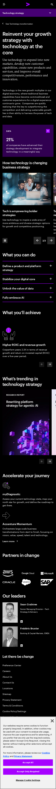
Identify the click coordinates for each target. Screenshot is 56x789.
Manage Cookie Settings (28, 780)
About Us (7, 676)
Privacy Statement (11, 699)
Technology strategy (13, 12)
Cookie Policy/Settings (14, 711)
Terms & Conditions (12, 705)
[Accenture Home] (28, 4)
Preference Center (11, 665)
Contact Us (8, 682)
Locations (7, 688)
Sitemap (6, 694)
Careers (6, 671)
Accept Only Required (28, 772)
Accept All (28, 763)
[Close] (52, 720)
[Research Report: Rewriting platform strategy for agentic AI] (25, 422)
